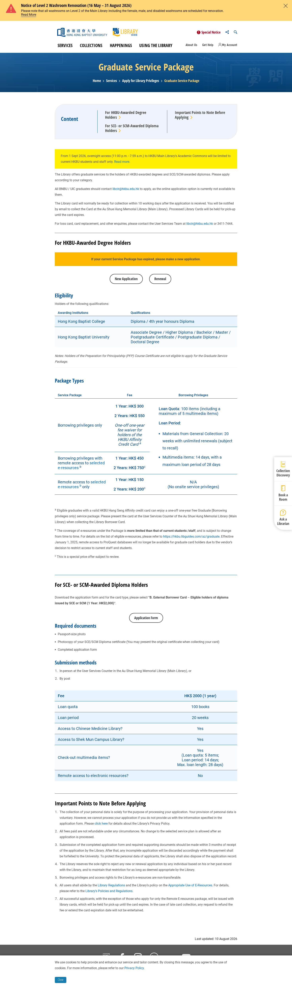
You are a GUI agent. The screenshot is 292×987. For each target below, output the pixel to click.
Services (65, 45)
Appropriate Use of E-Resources (190, 885)
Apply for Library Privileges (140, 81)
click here (101, 823)
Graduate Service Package (181, 81)
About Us (191, 45)
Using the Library (155, 45)
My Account (229, 45)
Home (97, 81)
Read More (28, 14)
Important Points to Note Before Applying (200, 115)
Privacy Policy (134, 968)
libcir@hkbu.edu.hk (125, 189)
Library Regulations (111, 885)
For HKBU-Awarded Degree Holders (125, 115)
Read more (121, 162)
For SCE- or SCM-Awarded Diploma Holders (132, 128)
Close (60, 979)
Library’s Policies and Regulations (108, 891)
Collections (91, 45)
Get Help (207, 45)
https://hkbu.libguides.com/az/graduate (191, 536)
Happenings (121, 45)
